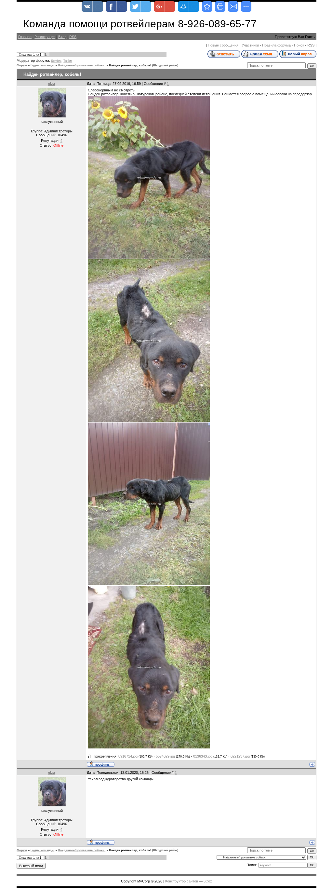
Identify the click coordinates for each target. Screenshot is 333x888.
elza (51, 84)
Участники (250, 45)
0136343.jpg (202, 756)
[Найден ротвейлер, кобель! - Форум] (207, 6)
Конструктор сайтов (181, 881)
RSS (72, 37)
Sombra (56, 60)
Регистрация (44, 37)
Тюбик (67, 60)
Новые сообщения (223, 45)
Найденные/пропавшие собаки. (81, 65)
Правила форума (276, 45)
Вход (62, 37)
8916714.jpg (128, 756)
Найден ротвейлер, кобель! (130, 65)
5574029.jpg (165, 756)
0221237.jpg (240, 756)
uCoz (208, 881)
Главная (25, 37)
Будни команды (42, 65)
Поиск (299, 45)
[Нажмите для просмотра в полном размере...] (149, 257)
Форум (22, 65)
